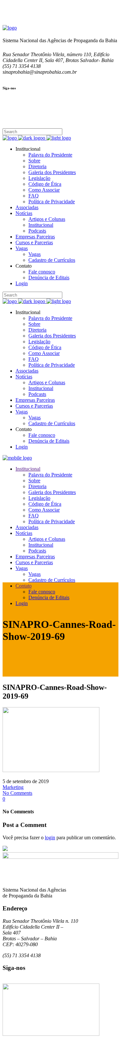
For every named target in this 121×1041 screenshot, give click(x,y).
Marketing (13, 787)
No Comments (17, 793)
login (50, 837)
